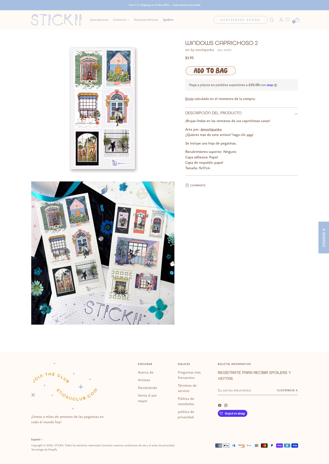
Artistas (144, 380)
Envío (189, 99)
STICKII (58, 445)
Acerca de (145, 372)
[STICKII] (58, 19)
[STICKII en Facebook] (220, 405)
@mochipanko (211, 129)
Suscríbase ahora (240, 20)
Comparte (198, 185)
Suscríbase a (287, 390)
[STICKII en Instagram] (226, 405)
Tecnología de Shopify (44, 449)
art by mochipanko (199, 50)
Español (36, 439)
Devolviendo (147, 388)
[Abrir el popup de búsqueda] (271, 20)
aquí (250, 135)
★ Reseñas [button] (324, 237)
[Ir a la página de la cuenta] (279, 20)
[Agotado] (210, 70)
